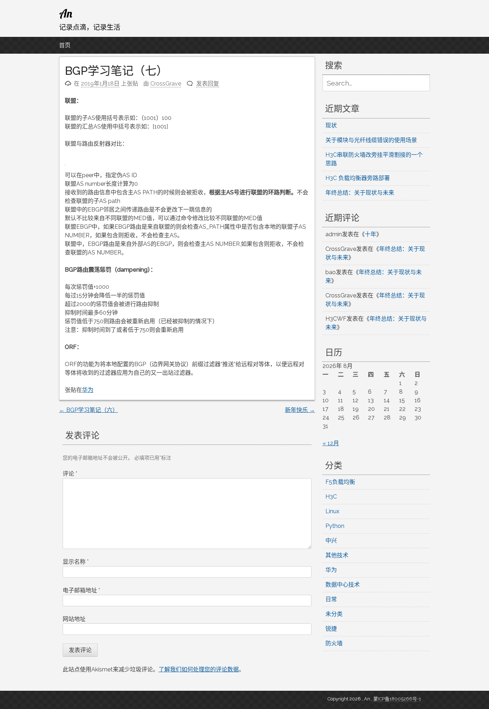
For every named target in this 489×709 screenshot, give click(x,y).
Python (334, 526)
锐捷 (331, 628)
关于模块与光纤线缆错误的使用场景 (371, 140)
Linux (332, 511)
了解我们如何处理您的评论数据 (199, 669)
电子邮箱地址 (81, 590)
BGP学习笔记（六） (88, 410)
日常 (331, 599)
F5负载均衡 (340, 482)
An (65, 13)
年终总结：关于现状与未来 (359, 192)
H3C (331, 496)
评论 (70, 473)
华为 (87, 390)
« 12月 (331, 443)
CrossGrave (165, 83)
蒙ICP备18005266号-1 (397, 698)
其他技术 (336, 555)
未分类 (334, 614)
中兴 (331, 540)
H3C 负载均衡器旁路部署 (357, 178)
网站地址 (74, 619)
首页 (65, 45)
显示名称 (76, 561)
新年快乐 (300, 410)
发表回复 (207, 83)
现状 (331, 125)
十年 (370, 234)
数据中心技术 (342, 584)
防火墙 (334, 643)
